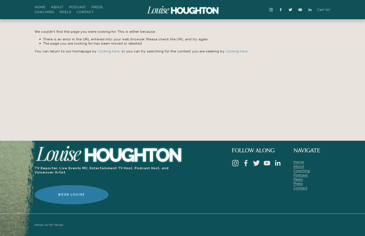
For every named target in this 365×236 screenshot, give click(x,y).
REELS (65, 12)
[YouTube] (300, 10)
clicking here (109, 51)
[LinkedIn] (310, 10)
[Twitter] (290, 10)
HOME (40, 7)
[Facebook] (281, 10)
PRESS (97, 7)
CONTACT (85, 12)
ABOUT (57, 7)
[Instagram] (271, 10)
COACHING (44, 12)
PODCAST (77, 7)
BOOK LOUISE (71, 194)
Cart (323, 10)
